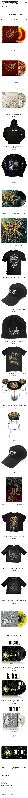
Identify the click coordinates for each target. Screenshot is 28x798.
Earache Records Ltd (9, 788)
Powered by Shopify (4, 790)
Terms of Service (13, 782)
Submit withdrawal (5, 785)
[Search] (2, 6)
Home (10, 10)
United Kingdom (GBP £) (7, 794)
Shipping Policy (4, 782)
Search (12, 785)
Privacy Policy (21, 782)
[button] (26, 3)
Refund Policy (4, 783)
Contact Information (13, 783)
